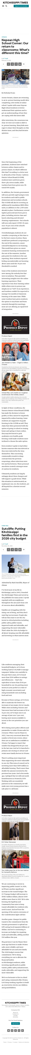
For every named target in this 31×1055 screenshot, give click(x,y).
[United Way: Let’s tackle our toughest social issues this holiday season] (15, 382)
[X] (12, 64)
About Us (15, 1012)
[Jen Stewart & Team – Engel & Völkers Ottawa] (15, 352)
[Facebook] (8, 64)
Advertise (15, 1017)
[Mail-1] (8, 1030)
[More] (24, 64)
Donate (16, 1015)
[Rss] (22, 1030)
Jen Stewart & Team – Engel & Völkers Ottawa (15, 363)
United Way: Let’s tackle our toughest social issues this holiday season (15, 394)
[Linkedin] (20, 64)
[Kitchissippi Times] (15, 3)
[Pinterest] (16, 64)
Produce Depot (7, 336)
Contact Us (16, 1014)
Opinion (4, 37)
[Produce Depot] (15, 325)
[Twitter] (19, 1030)
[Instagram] (12, 1030)
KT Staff (5, 58)
